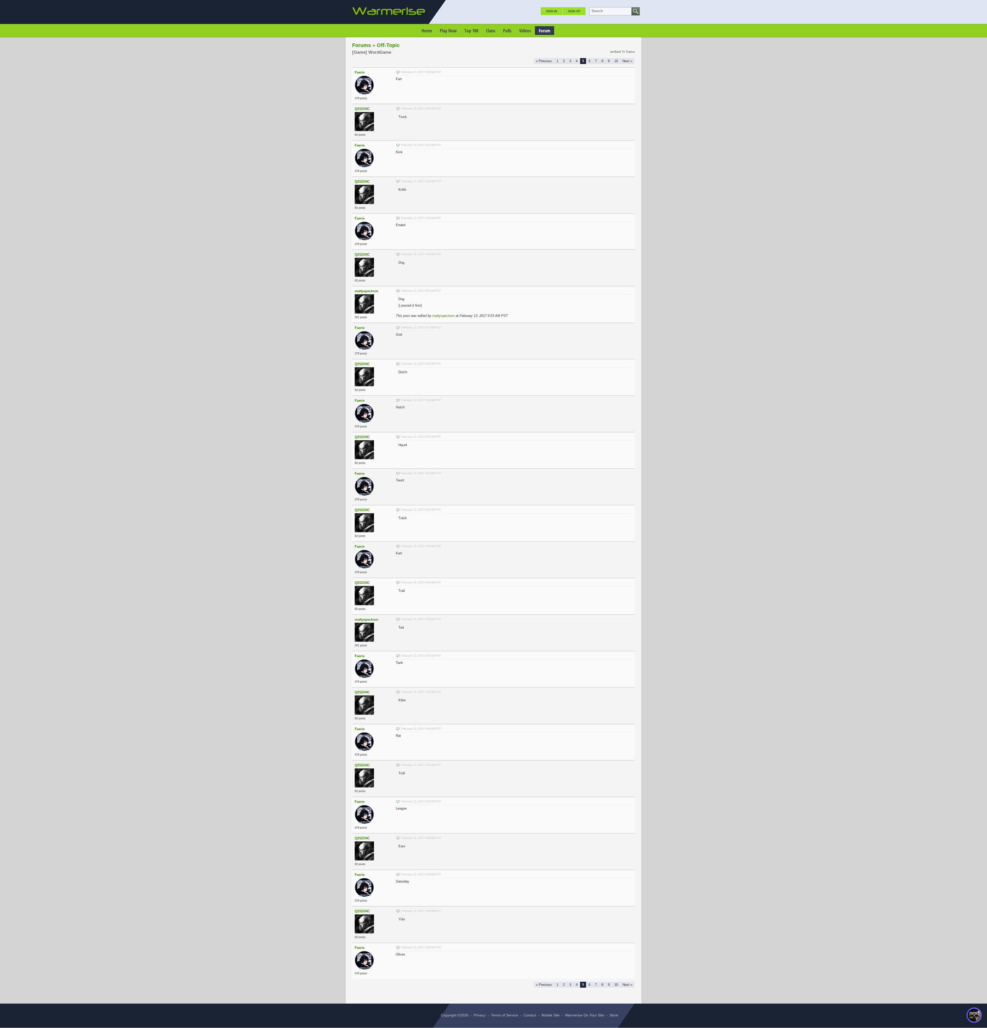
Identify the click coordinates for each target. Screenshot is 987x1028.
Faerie (359, 72)
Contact (530, 1015)
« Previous (544, 61)
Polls (507, 30)
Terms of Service (504, 1015)
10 (616, 61)
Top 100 (471, 30)
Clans (490, 30)
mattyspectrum (366, 291)
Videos (525, 30)
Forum (544, 30)
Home (427, 30)
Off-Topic (388, 45)
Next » (627, 61)
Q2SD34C (362, 109)
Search (597, 11)
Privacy (480, 1015)
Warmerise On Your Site (584, 1015)
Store (613, 1015)
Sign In (551, 11)
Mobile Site (551, 1015)
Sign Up (574, 11)
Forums (361, 45)
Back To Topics (624, 51)
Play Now (448, 30)
